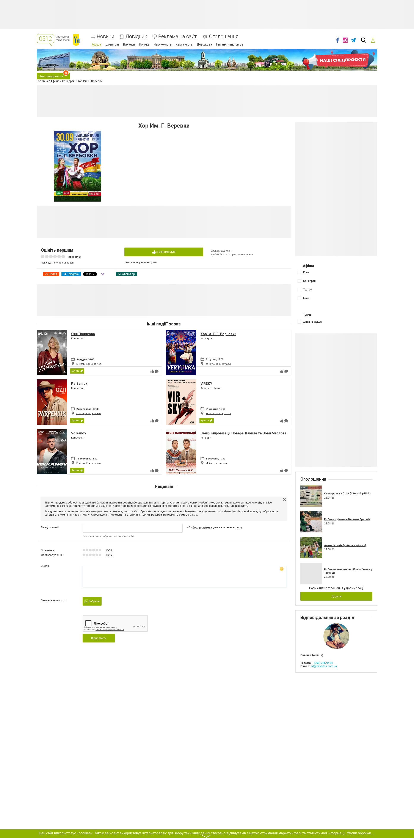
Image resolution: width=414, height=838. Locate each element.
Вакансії (129, 44)
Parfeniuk (79, 384)
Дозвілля (112, 44)
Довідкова (204, 44)
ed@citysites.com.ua (324, 666)
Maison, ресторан (216, 463)
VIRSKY (206, 384)
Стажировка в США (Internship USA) (347, 493)
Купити (75, 370)
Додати (336, 596)
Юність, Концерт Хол (88, 363)
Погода (144, 44)
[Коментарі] (156, 371)
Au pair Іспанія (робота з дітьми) (345, 545)
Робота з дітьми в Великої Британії (347, 519)
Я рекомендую (166, 251)
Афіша (96, 44)
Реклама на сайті (178, 36)
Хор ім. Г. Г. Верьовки (218, 334)
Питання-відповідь (229, 44)
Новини (105, 36)
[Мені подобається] (152, 371)
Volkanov (78, 433)
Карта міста (184, 44)
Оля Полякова (83, 334)
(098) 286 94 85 (323, 662)
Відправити (98, 638)
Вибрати (94, 601)
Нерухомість (162, 44)
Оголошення (223, 36)
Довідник (136, 36)
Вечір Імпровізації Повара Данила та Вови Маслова (244, 433)
